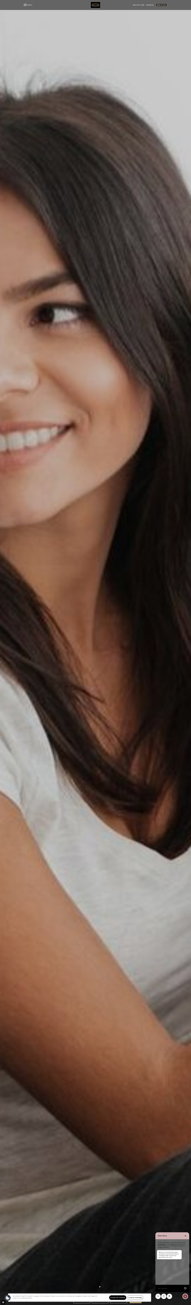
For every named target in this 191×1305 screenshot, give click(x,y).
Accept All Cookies (117, 1297)
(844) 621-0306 (138, 5)
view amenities (33, 659)
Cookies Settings (135, 1297)
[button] (7, 1298)
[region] (79, 1297)
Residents (150, 5)
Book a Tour (161, 5)
